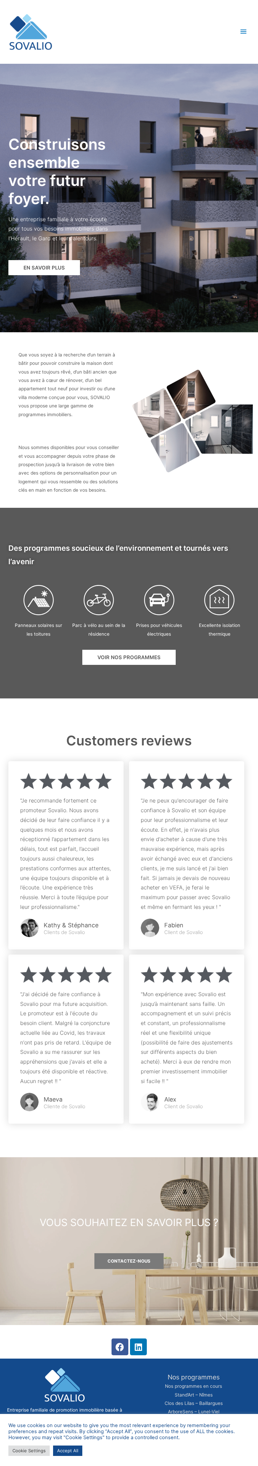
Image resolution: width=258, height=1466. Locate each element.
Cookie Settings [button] (29, 1450)
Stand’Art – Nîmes (194, 1395)
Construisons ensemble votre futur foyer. (57, 171)
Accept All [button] (67, 1450)
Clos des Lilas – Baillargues (194, 1403)
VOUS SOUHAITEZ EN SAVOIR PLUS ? (129, 1222)
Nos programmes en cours (193, 1386)
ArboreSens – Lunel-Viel (193, 1411)
